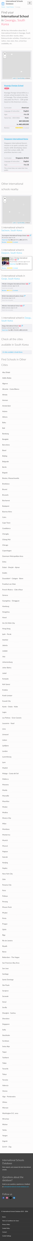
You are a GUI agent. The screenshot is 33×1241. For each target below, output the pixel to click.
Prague (4, 924)
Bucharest (6, 500)
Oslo (4, 879)
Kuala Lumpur (7, 695)
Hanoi (4, 617)
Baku (4, 422)
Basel (4, 450)
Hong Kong (6, 628)
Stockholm (6, 1035)
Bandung (5, 434)
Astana (4, 411)
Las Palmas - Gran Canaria (11, 718)
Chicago (5, 545)
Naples (4, 868)
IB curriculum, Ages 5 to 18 (8, 237)
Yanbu (4, 1130)
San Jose (5, 968)
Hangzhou (6, 612)
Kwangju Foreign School (13, 86)
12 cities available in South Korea (12, 352)
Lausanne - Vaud (8, 723)
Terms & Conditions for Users (10, 1220)
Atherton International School (11, 305)
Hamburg (5, 606)
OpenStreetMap (21, 78)
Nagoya (5, 851)
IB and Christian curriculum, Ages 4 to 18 (20, 261)
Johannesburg (7, 662)
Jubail (4, 673)
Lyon (4, 762)
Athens (4, 417)
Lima (4, 729)
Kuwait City (6, 701)
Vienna (4, 1091)
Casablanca (6, 528)
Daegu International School (10, 326)
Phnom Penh (7, 907)
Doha (4, 562)
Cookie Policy (6, 1228)
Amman (5, 400)
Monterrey (6, 835)
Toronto (5, 1080)
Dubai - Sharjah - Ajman (11, 567)
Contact (4, 1232)
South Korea (10, 7)
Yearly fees (14, 240)
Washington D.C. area (10, 1113)
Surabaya (5, 1041)
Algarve (5, 383)
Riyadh (4, 946)
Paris (4, 890)
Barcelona (6, 445)
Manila (4, 790)
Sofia (4, 1030)
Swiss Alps (6, 1046)
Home (3, 7)
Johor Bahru (6, 667)
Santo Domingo (7, 979)
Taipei (4, 1052)
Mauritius (5, 801)
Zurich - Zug (6, 1147)
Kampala (5, 679)
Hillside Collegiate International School (13, 284)
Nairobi (5, 857)
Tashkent (5, 1057)
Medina (5, 812)
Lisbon (4, 740)
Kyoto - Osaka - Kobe (10, 706)
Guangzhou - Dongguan (10, 601)
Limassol (5, 734)
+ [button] (5, 54)
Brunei (4, 489)
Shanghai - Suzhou (9, 1013)
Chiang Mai (6, 539)
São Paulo (5, 985)
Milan (4, 823)
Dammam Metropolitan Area (12, 556)
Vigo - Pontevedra (8, 1096)
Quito (4, 929)
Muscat (5, 846)
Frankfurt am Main (9, 584)
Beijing (4, 456)
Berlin (4, 467)
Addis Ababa (6, 378)
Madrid (5, 768)
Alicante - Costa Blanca (10, 389)
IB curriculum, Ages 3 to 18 (8, 298)
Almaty (4, 395)
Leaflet (14, 78)
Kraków (5, 690)
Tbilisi (4, 1063)
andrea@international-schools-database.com (16, 1186)
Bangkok (5, 439)
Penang (5, 901)
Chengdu (5, 534)
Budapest (5, 506)
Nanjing (5, 862)
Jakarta (5, 645)
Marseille (5, 796)
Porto (4, 918)
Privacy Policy (6, 1224)
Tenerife (5, 1069)
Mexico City (6, 818)
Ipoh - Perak (6, 634)
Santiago (5, 974)
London (5, 751)
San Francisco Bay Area (10, 963)
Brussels (5, 495)
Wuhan (5, 1124)
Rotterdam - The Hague (10, 957)
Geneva (5, 595)
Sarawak (5, 996)
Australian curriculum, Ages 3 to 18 (10, 285)
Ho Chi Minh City (8, 623)
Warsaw (5, 1108)
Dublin (4, 573)
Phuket (4, 913)
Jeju (3, 656)
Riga (3, 935)
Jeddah (5, 651)
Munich (5, 840)
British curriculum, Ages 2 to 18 (9, 307)
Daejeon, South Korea (11, 253)
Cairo (4, 517)
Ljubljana (5, 745)
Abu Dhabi (6, 372)
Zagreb (4, 1141)
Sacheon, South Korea (11, 230)
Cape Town (6, 523)
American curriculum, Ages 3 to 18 (10, 327)
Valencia (5, 1085)
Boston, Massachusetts (10, 478)
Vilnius (4, 1102)
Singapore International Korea (16, 139)
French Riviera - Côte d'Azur (12, 590)
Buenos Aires (7, 512)
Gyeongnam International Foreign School (14, 235)
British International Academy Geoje (13, 296)
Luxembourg (6, 757)
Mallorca (5, 779)
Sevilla (4, 1007)
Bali (3, 428)
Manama (5, 784)
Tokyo (4, 1074)
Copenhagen (6, 551)
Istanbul (5, 640)
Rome (4, 952)
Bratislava (5, 484)
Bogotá (4, 473)
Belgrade (5, 461)
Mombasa (5, 829)
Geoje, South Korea (10, 279)
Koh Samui (6, 684)
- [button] (5, 56)
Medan (4, 807)
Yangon (5, 1135)
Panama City (6, 885)
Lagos (4, 712)
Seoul (4, 1002)
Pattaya (5, 896)
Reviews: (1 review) (10, 242)
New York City (7, 874)
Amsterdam (6, 406)
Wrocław (5, 1119)
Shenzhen (5, 1018)
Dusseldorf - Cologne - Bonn (12, 578)
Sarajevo (5, 991)
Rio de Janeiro (7, 940)
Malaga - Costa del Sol (10, 773)
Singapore (6, 1024)
